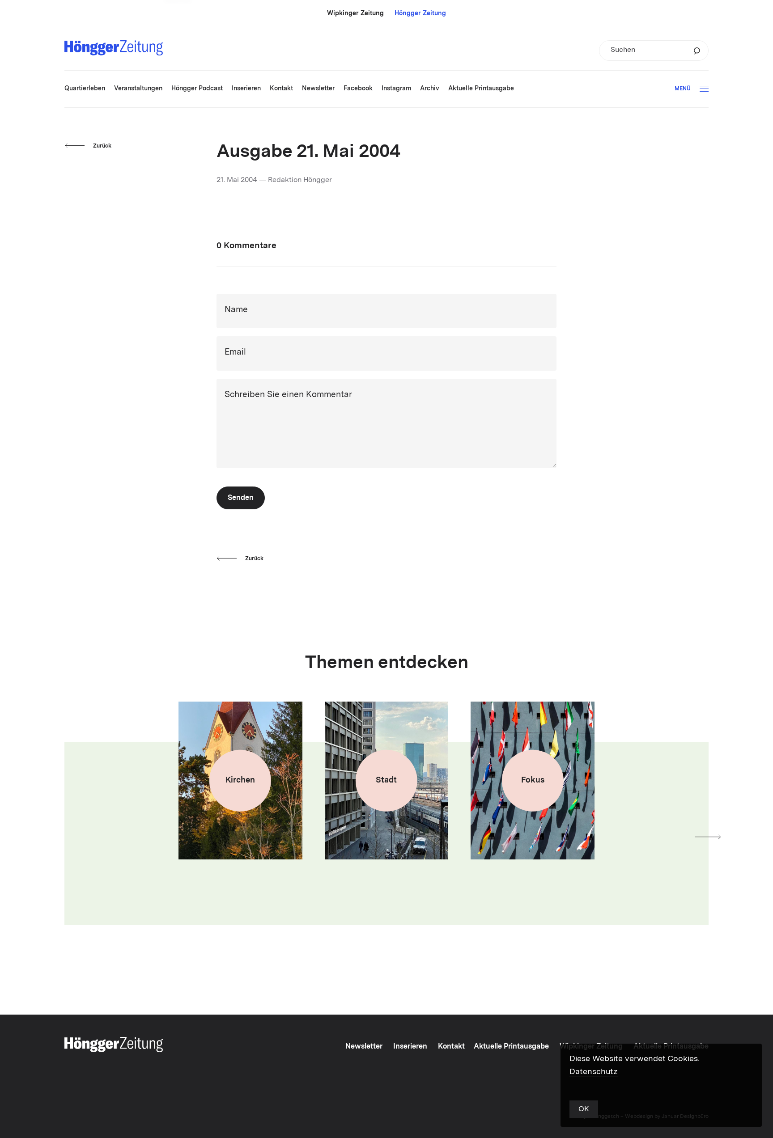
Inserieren (410, 1046)
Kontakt (451, 1046)
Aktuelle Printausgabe (511, 1046)
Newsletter (363, 1046)
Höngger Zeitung (420, 13)
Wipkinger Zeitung (355, 13)
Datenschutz (593, 1072)
